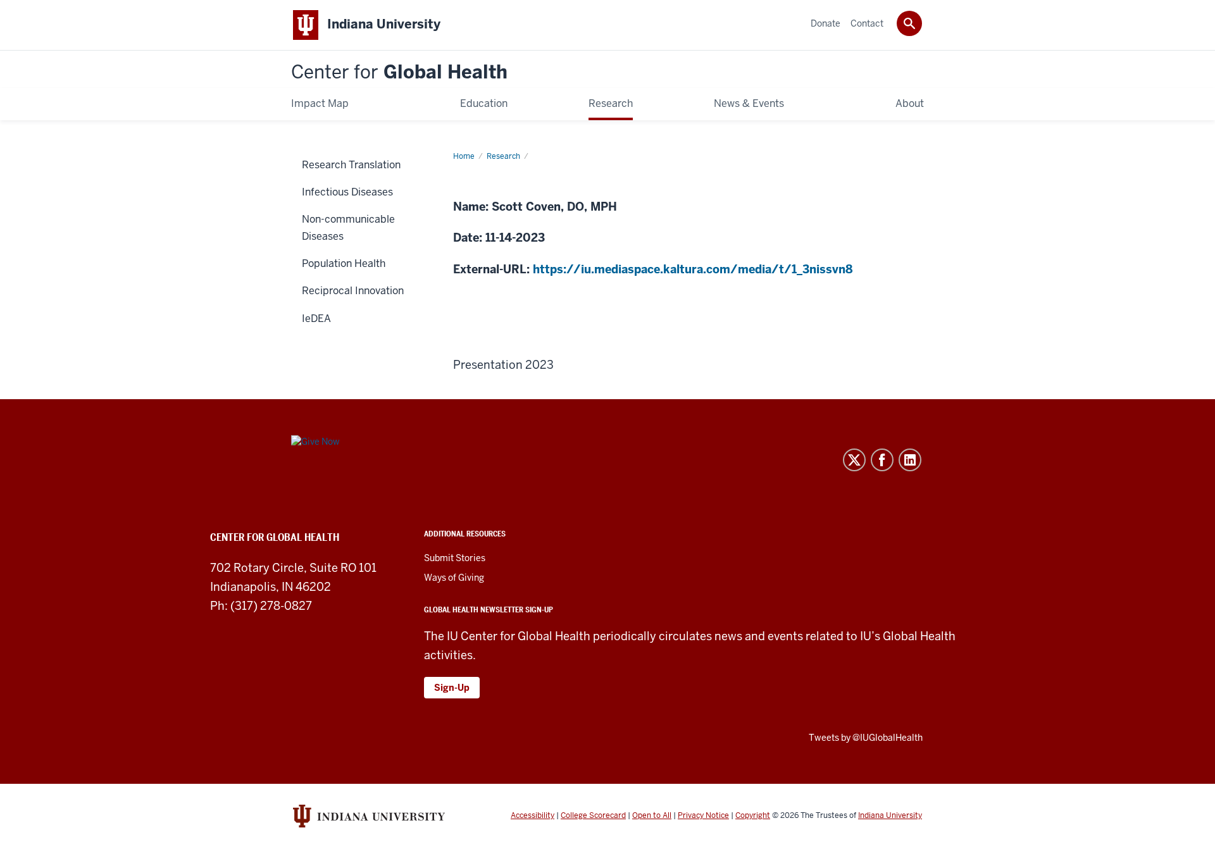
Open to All (651, 815)
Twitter (854, 460)
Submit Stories (454, 558)
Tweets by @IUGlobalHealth (866, 737)
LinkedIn (910, 460)
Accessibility (532, 815)
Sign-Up (452, 687)
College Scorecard (593, 815)
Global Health (399, 72)
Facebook (882, 460)
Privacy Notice (703, 815)
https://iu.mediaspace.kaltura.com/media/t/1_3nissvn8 (692, 269)
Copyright (752, 815)
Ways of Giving (454, 577)
